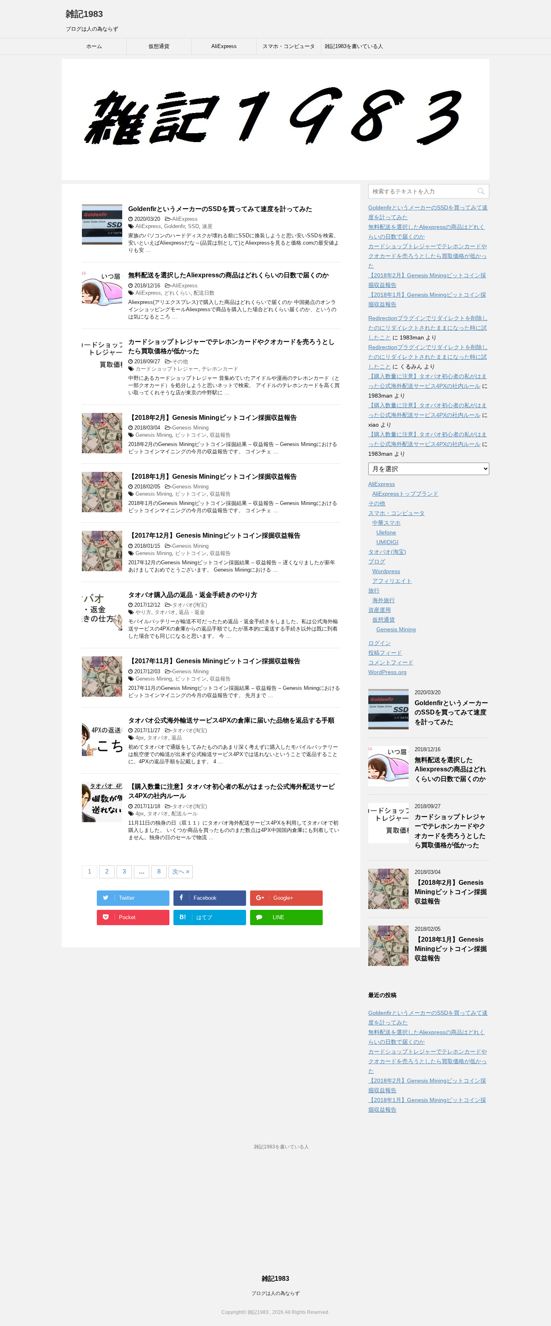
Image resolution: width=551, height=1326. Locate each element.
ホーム (94, 46)
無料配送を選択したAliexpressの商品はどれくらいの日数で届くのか (228, 275)
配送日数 (204, 293)
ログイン (379, 643)
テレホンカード (220, 369)
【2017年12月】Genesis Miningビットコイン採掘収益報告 (214, 535)
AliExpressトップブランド (405, 493)
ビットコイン (191, 435)
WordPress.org (387, 672)
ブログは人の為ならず (275, 1293)
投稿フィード (385, 652)
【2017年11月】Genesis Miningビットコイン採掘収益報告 (214, 661)
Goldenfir (174, 226)
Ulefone (386, 532)
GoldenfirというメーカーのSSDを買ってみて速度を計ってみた (220, 208)
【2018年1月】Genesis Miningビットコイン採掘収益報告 (212, 476)
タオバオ (164, 612)
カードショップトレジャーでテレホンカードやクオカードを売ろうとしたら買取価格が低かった (427, 256)
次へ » (180, 871)
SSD (193, 226)
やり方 (143, 612)
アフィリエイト (392, 581)
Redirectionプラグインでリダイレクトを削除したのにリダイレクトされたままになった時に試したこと (428, 328)
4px (140, 738)
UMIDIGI (387, 542)
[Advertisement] (275, 1217)
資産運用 (379, 610)
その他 (180, 361)
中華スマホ (386, 523)
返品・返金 (192, 612)
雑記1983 (84, 14)
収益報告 (220, 435)
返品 (176, 738)
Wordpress (386, 571)
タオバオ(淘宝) (189, 605)
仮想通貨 (158, 46)
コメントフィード (390, 662)
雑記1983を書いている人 (354, 46)
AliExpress (224, 46)
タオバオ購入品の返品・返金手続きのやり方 (192, 594)
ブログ (376, 561)
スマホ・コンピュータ (289, 46)
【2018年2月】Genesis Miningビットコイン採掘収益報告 (212, 417)
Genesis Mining (190, 428)
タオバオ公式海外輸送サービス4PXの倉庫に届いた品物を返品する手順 (231, 720)
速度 (207, 226)
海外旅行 (383, 600)
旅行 (374, 590)
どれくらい (177, 293)
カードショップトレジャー (167, 369)
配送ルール (184, 814)
